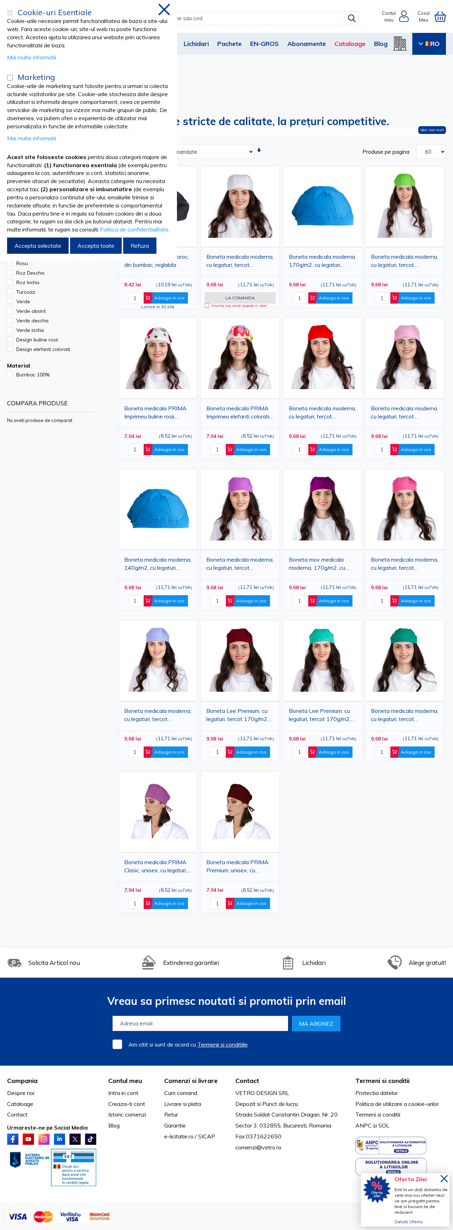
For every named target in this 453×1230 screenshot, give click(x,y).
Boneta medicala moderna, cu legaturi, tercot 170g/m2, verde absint (404, 262)
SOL (383, 1125)
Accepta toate (96, 245)
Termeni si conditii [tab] (382, 1081)
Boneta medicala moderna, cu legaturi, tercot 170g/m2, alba (240, 262)
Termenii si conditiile (222, 1044)
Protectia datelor (376, 1092)
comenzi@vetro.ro (258, 1147)
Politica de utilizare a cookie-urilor (397, 1103)
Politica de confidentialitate (134, 229)
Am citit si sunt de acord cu (188, 1044)
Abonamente (306, 44)
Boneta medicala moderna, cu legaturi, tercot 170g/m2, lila (240, 565)
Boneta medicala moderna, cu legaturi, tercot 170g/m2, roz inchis (404, 565)
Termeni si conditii (377, 1114)
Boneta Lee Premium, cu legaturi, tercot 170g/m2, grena (237, 716)
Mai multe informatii (31, 57)
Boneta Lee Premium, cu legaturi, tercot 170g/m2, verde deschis (320, 716)
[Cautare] (352, 18)
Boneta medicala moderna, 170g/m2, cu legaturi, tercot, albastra (322, 262)
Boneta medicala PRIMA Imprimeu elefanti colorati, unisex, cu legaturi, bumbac (239, 414)
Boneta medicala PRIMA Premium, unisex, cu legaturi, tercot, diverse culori (237, 868)
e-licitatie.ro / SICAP (189, 1136)
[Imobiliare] (400, 43)
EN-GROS (264, 44)
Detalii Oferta (409, 1221)
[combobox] (234, 18)
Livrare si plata (182, 1103)
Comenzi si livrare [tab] (191, 1081)
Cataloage (350, 44)
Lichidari (196, 44)
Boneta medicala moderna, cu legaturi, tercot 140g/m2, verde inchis (404, 716)
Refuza (140, 245)
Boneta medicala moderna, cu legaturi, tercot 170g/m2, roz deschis (404, 414)
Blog (381, 44)
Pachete (229, 44)
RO (435, 44)
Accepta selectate (38, 245)
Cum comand (180, 1092)
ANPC (363, 1125)
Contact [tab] (247, 1081)
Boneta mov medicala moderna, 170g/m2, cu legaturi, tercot (317, 565)
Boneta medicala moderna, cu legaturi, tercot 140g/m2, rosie (322, 414)
